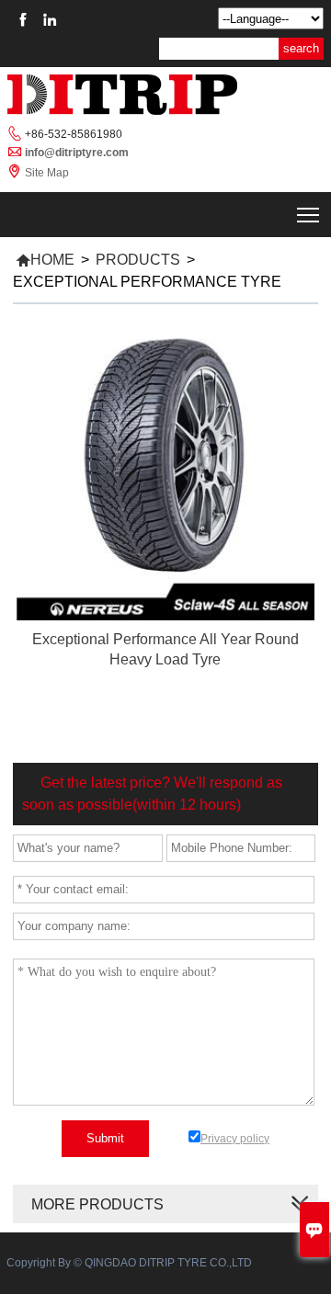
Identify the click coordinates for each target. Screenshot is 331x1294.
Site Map (47, 172)
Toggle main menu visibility (308, 214)
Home (45, 259)
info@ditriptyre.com (77, 152)
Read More (166, 679)
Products (138, 259)
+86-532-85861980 (73, 134)
